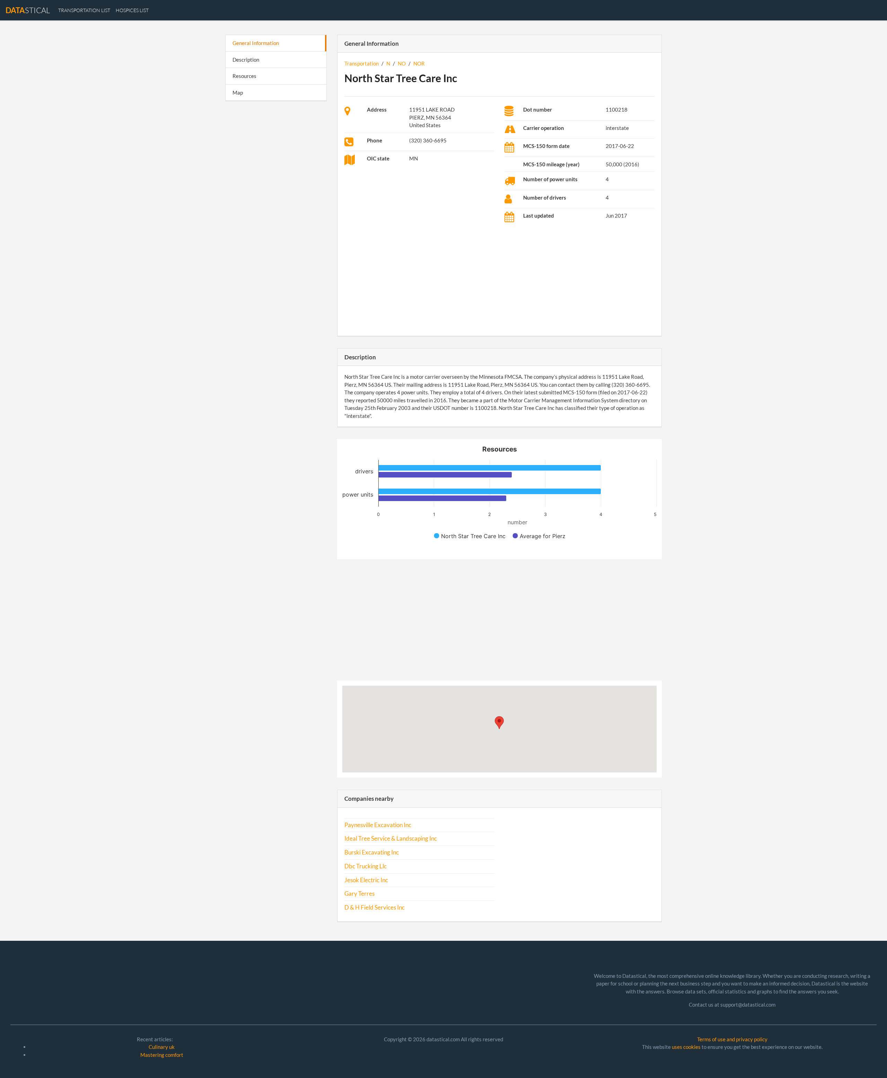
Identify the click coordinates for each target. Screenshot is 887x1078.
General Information (255, 43)
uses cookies (686, 1047)
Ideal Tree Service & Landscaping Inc (390, 838)
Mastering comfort (161, 1055)
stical (28, 10)
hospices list (132, 10)
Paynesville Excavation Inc (377, 825)
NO (402, 63)
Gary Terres (359, 893)
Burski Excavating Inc (371, 852)
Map (237, 92)
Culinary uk (162, 1047)
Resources (244, 76)
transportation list (84, 10)
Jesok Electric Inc (366, 880)
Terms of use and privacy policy (732, 1039)
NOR (419, 63)
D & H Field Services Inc (374, 907)
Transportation (361, 63)
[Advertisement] (276, 213)
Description (245, 59)
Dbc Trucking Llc (365, 866)
